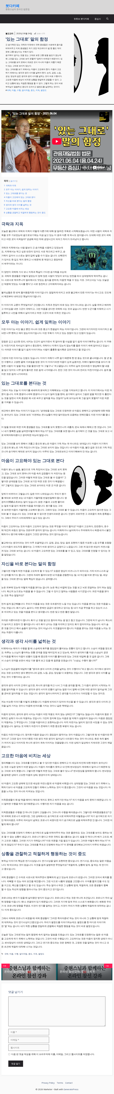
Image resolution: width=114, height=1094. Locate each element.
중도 (33, 90)
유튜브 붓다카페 (81, 18)
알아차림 (26, 90)
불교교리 (9, 33)
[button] (107, 18)
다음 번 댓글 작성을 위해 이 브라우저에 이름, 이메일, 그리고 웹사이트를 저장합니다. (53, 1054)
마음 (14, 90)
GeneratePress (71, 1089)
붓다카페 (12, 5)
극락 (9, 90)
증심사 (98, 18)
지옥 (38, 90)
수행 (19, 90)
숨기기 (13, 181)
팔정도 (44, 90)
